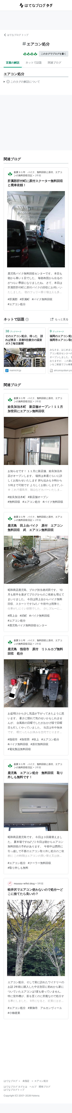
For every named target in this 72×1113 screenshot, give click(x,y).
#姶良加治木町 (17, 497)
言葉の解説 (12, 62)
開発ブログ (44, 1086)
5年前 (40, 883)
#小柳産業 (14, 1012)
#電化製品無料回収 (19, 749)
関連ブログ (54, 62)
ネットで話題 (34, 62)
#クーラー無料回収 (39, 863)
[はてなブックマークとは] (27, 319)
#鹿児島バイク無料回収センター (27, 625)
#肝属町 (25, 299)
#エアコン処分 (17, 304)
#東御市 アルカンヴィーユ (45, 1007)
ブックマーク (13, 331)
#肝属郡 (12, 299)
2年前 (38, 175)
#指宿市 (12, 739)
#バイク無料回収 (42, 299)
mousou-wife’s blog (24, 883)
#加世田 (25, 739)
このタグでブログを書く (53, 53)
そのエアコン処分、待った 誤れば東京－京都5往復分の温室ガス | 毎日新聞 (24, 339)
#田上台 (12, 615)
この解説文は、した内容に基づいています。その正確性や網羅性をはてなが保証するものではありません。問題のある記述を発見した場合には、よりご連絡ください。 (22, 82)
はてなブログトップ (14, 1089)
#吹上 (35, 739)
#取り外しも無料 (18, 867)
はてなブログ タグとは (15, 1086)
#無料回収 (14, 501)
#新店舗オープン (38, 497)
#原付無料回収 (39, 744)
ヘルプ (33, 1086)
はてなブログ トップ (17, 34)
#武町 (23, 615)
